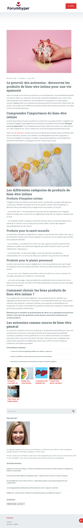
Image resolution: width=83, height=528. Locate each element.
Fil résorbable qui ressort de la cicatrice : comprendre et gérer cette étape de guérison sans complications (37, 482)
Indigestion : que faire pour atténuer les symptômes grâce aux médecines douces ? (34, 493)
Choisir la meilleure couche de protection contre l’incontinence (31, 356)
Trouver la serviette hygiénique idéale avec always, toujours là (31, 351)
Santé (14, 78)
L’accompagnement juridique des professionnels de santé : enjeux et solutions (32, 488)
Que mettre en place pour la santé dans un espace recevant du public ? (34, 361)
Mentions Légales (12, 524)
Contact (9, 522)
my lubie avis (19, 133)
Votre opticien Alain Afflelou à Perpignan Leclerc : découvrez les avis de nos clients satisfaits (37, 476)
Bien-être (9, 78)
